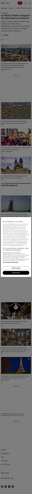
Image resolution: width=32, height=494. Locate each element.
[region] (16, 247)
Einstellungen (16, 268)
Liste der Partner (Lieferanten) (10, 262)
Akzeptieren (16, 273)
